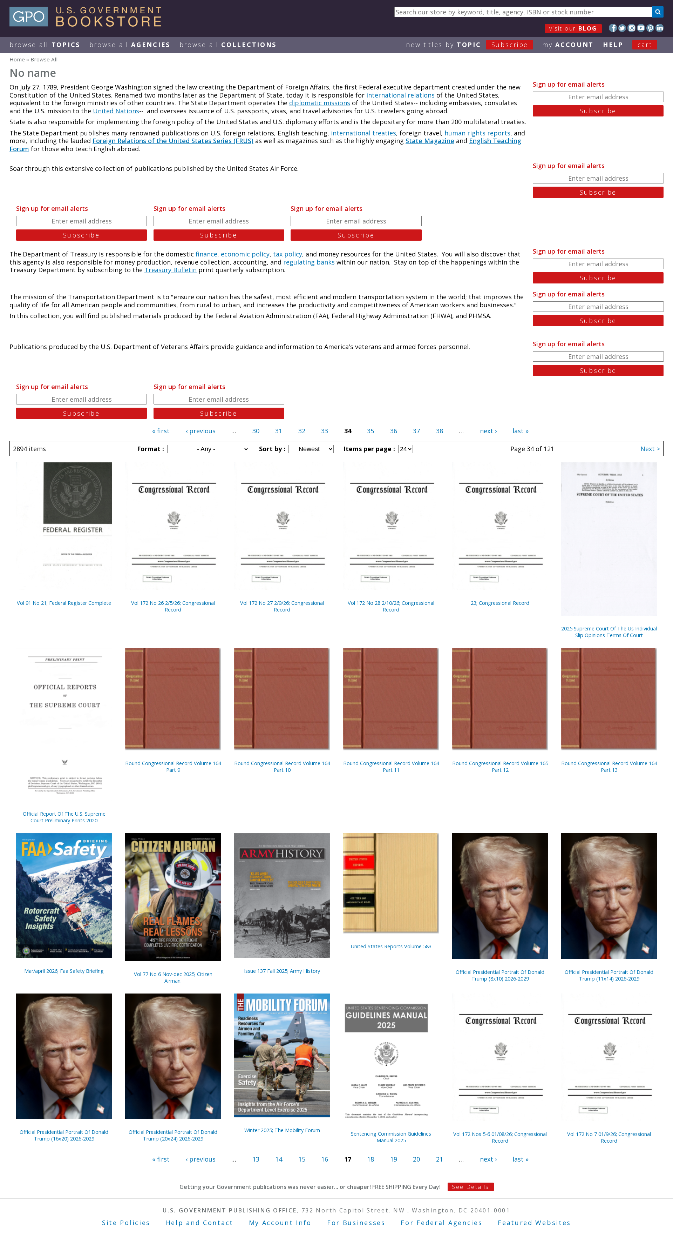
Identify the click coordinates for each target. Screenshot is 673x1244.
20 (416, 1159)
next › (488, 431)
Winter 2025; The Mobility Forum (282, 1130)
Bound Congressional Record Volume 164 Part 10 (282, 766)
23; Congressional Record (500, 603)
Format (149, 448)
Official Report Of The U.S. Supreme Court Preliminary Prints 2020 (64, 817)
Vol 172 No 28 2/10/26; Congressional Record (391, 606)
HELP (613, 44)
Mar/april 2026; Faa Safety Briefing (64, 971)
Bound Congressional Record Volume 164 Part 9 (173, 766)
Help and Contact (199, 1222)
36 (393, 431)
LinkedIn (659, 28)
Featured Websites (534, 1222)
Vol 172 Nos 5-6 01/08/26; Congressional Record (500, 1137)
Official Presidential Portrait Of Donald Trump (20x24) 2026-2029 (173, 1135)
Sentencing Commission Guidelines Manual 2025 (391, 1137)
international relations (401, 95)
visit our (573, 28)
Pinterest (650, 28)
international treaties (363, 133)
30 (255, 431)
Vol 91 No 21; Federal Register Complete (64, 603)
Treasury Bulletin (170, 270)
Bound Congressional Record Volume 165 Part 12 (500, 766)
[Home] (88, 24)
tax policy (287, 254)
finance (206, 254)
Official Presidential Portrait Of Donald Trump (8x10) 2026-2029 (500, 975)
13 (255, 1159)
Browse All (44, 44)
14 (278, 1159)
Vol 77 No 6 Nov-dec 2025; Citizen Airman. (173, 977)
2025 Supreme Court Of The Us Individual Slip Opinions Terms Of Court (609, 631)
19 (393, 1159)
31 (278, 431)
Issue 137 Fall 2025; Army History (282, 971)
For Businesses (356, 1222)
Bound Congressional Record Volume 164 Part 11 (391, 766)
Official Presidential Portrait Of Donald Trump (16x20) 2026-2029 (64, 1135)
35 (370, 431)
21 (439, 1159)
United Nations (116, 111)
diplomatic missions (319, 103)
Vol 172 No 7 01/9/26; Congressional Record (609, 1137)
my (568, 44)
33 (324, 431)
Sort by (271, 448)
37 (416, 431)
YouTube (641, 28)
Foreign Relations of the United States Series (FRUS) (173, 140)
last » (520, 431)
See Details (470, 1187)
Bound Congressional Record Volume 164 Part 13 (609, 766)
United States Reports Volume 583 (391, 946)
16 (324, 1159)
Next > (650, 448)
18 (370, 1159)
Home (17, 59)
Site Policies (126, 1222)
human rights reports (477, 133)
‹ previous (201, 431)
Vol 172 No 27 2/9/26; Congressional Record (282, 606)
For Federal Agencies (441, 1222)
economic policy (245, 254)
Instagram (631, 28)
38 (439, 431)
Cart (645, 44)
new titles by (467, 44)
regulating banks (309, 262)
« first (161, 431)
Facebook (613, 28)
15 (301, 1159)
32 (301, 431)
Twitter (622, 28)
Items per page (368, 448)
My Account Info (280, 1222)
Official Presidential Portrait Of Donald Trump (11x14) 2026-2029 (609, 975)
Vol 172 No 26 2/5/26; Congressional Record (173, 606)
